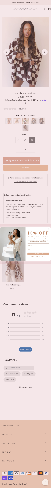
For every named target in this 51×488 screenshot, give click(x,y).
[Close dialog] (49, 229)
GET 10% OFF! (38, 254)
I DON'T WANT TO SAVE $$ (38, 256)
